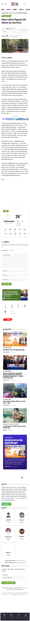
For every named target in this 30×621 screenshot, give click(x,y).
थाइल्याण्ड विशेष (9, 437)
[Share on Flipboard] (10, 29)
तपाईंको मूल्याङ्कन (5, 250)
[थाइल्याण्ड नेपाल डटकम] (15, 4)
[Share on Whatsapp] (12, 29)
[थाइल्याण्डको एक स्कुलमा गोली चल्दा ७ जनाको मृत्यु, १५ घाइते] (15, 390)
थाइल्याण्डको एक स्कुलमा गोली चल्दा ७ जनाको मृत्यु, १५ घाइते (14, 402)
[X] (12, 306)
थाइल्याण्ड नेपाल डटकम (8, 298)
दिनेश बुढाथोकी (21, 536)
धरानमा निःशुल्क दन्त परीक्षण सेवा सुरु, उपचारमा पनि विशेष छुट (14, 427)
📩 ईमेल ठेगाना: (5, 575)
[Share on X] (8, 29)
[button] (3, 4)
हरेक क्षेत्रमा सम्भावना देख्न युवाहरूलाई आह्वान (13, 441)
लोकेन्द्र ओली (8, 520)
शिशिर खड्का (5, 430)
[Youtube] (25, 306)
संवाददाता (6, 35)
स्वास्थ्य (17, 424)
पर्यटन (4, 16)
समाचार (8, 16)
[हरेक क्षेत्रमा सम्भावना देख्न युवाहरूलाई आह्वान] (15, 451)
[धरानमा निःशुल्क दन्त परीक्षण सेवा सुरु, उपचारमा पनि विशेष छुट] (15, 415)
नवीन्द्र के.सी (21, 520)
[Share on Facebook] (5, 29)
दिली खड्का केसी (8, 537)
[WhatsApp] (12, 312)
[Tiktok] (5, 312)
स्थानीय (11, 424)
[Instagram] (18, 306)
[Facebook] (5, 306)
